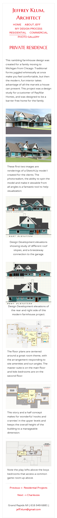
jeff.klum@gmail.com (28, 509)
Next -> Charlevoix (28, 495)
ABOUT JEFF (33, 24)
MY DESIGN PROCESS (28, 28)
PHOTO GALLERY (28, 37)
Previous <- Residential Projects (28, 487)
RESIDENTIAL (17, 32)
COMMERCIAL (39, 32)
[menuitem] (17, 25)
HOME (17, 24)
